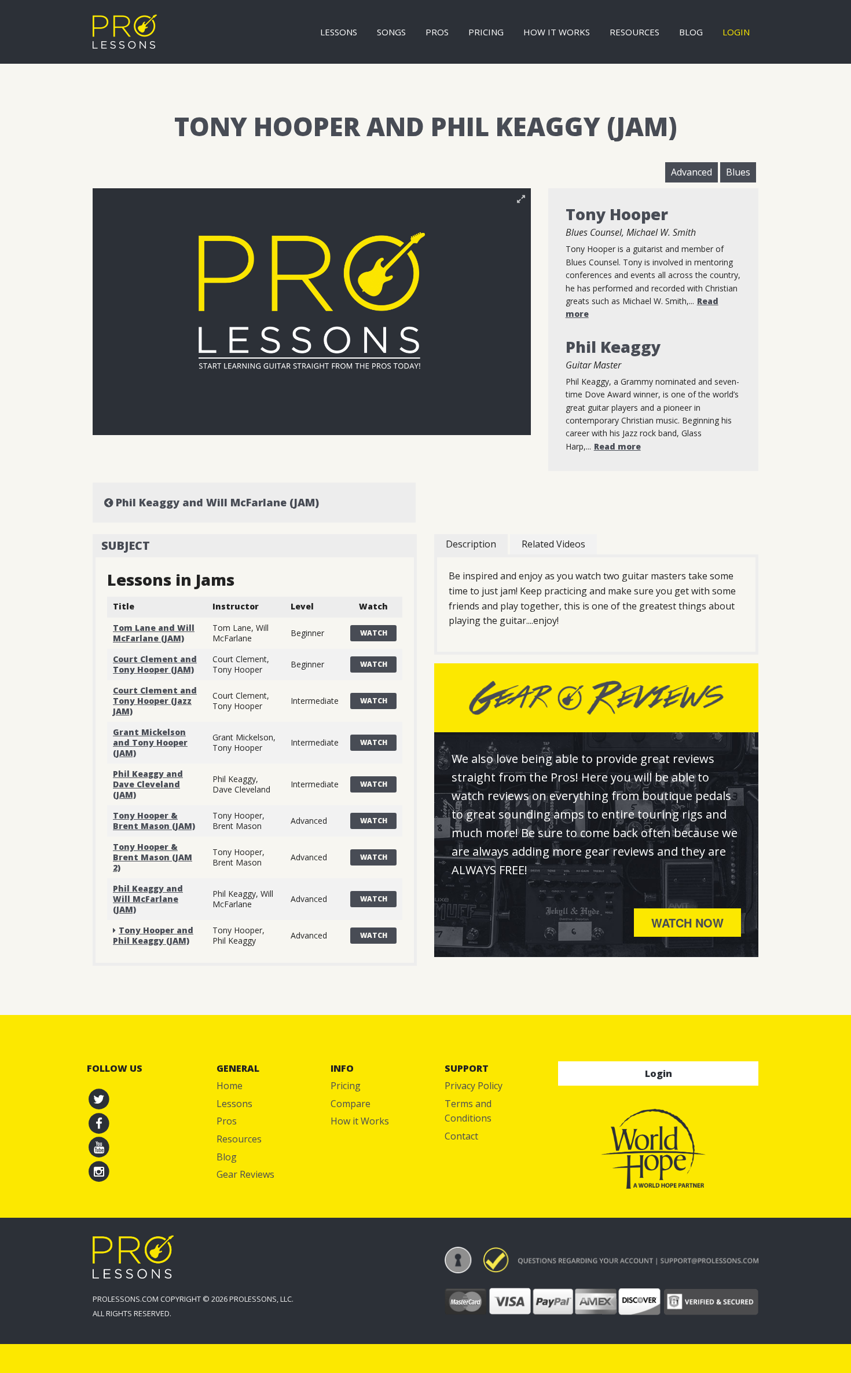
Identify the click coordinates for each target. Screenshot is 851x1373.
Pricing (486, 32)
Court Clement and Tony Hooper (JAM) (155, 664)
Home (230, 1085)
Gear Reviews (245, 1174)
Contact (461, 1136)
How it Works (556, 32)
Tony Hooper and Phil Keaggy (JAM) (153, 935)
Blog (691, 32)
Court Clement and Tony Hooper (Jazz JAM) (155, 701)
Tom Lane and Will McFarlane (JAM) (154, 633)
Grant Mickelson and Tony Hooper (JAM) (150, 742)
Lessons (338, 32)
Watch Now (687, 922)
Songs (391, 32)
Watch (373, 633)
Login (736, 32)
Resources (634, 32)
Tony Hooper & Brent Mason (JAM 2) (152, 857)
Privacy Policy (473, 1085)
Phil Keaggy (613, 346)
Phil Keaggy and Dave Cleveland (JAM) (148, 784)
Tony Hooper (617, 214)
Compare (351, 1103)
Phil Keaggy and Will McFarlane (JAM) (216, 502)
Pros (437, 32)
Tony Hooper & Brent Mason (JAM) (154, 820)
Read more (617, 446)
